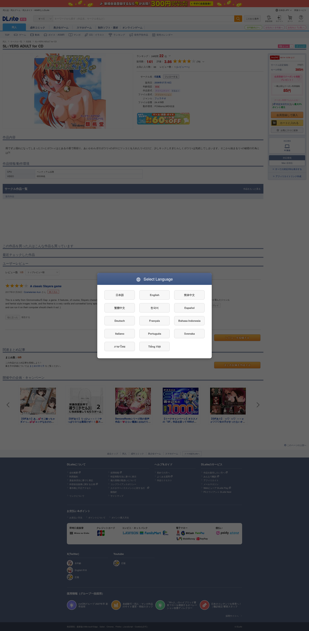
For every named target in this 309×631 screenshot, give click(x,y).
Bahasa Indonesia (189, 320)
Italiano (119, 333)
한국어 (155, 308)
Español (189, 308)
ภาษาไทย (119, 346)
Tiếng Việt (154, 346)
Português (154, 333)
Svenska (189, 333)
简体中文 (189, 295)
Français (154, 320)
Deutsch (119, 320)
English (154, 295)
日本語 (120, 295)
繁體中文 (119, 308)
